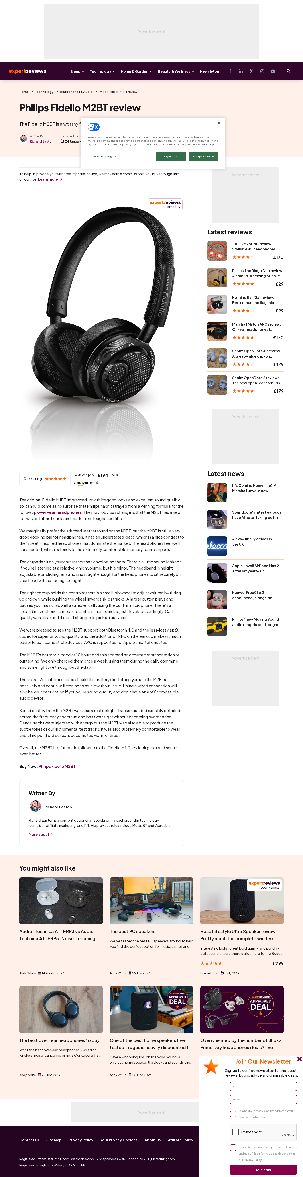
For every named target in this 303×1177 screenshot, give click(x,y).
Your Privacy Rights (103, 156)
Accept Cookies (203, 156)
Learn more (48, 179)
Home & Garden (134, 71)
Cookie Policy (205, 144)
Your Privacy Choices (119, 1140)
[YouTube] (273, 71)
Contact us (29, 1140)
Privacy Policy (81, 1140)
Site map (54, 1140)
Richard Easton (41, 141)
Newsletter (210, 71)
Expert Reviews (24, 71)
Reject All (170, 156)
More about (39, 834)
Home (24, 92)
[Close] (219, 123)
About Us (153, 1140)
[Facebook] (230, 71)
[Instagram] (262, 71)
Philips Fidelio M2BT (57, 766)
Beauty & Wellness (174, 71)
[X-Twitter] (251, 71)
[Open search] (288, 71)
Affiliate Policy (180, 1140)
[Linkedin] (241, 71)
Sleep (76, 71)
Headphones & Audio (76, 92)
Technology (100, 71)
